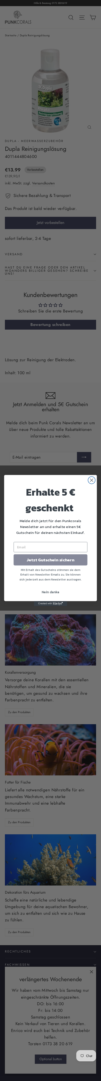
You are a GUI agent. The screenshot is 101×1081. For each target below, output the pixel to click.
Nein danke (50, 592)
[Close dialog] (91, 480)
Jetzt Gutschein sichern (50, 560)
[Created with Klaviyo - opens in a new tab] (50, 603)
